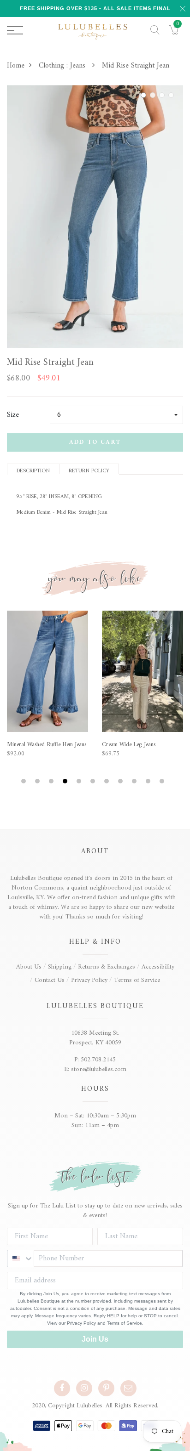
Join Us (95, 1339)
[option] (95, 216)
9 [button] (135, 781)
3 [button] (163, 95)
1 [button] (144, 95)
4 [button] (172, 95)
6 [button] (94, 781)
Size (13, 414)
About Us (29, 967)
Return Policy (89, 470)
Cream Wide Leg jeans (128, 744)
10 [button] (149, 781)
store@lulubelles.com (98, 1069)
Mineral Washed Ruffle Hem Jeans (46, 744)
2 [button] (154, 95)
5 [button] (80, 781)
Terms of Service (137, 980)
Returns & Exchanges (106, 967)
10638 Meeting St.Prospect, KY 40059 (95, 1038)
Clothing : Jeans (63, 65)
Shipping (59, 967)
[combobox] (20, 1258)
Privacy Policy (89, 980)
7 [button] (108, 781)
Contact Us (50, 980)
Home (15, 65)
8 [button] (121, 781)
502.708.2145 (98, 1060)
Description (33, 470)
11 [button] (163, 781)
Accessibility (158, 967)
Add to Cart (95, 442)
